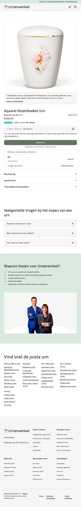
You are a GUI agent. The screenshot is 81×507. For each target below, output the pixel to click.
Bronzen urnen (47, 387)
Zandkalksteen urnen (47, 382)
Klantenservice (71, 2)
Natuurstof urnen (48, 370)
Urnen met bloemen (31, 380)
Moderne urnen (29, 367)
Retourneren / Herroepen (41, 438)
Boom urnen (9, 387)
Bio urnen (36, 464)
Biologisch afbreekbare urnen (11, 368)
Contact (35, 446)
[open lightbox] (40, 54)
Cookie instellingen (68, 497)
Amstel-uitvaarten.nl (63, 479)
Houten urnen (9, 373)
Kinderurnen (65, 383)
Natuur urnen (9, 380)
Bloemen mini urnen (68, 386)
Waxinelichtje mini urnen (67, 374)
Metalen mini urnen (68, 379)
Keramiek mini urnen (68, 370)
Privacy (41, 496)
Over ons (43, 2)
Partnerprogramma (63, 467)
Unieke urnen (9, 395)
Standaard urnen (29, 376)
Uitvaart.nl (60, 475)
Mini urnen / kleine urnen (30, 384)
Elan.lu (25, 493)
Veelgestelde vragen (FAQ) (42, 435)
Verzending (36, 442)
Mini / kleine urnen (63, 446)
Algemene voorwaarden (50, 497)
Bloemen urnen (10, 383)
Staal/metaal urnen (49, 374)
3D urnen (7, 405)
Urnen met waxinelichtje (28, 371)
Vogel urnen (9, 398)
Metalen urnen (9, 471)
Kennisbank (37, 450)
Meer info (71, 159)
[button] (70, 7)
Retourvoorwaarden (67, 166)
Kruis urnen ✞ (9, 401)
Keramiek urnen (47, 367)
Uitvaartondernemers (56, 2)
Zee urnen (8, 376)
